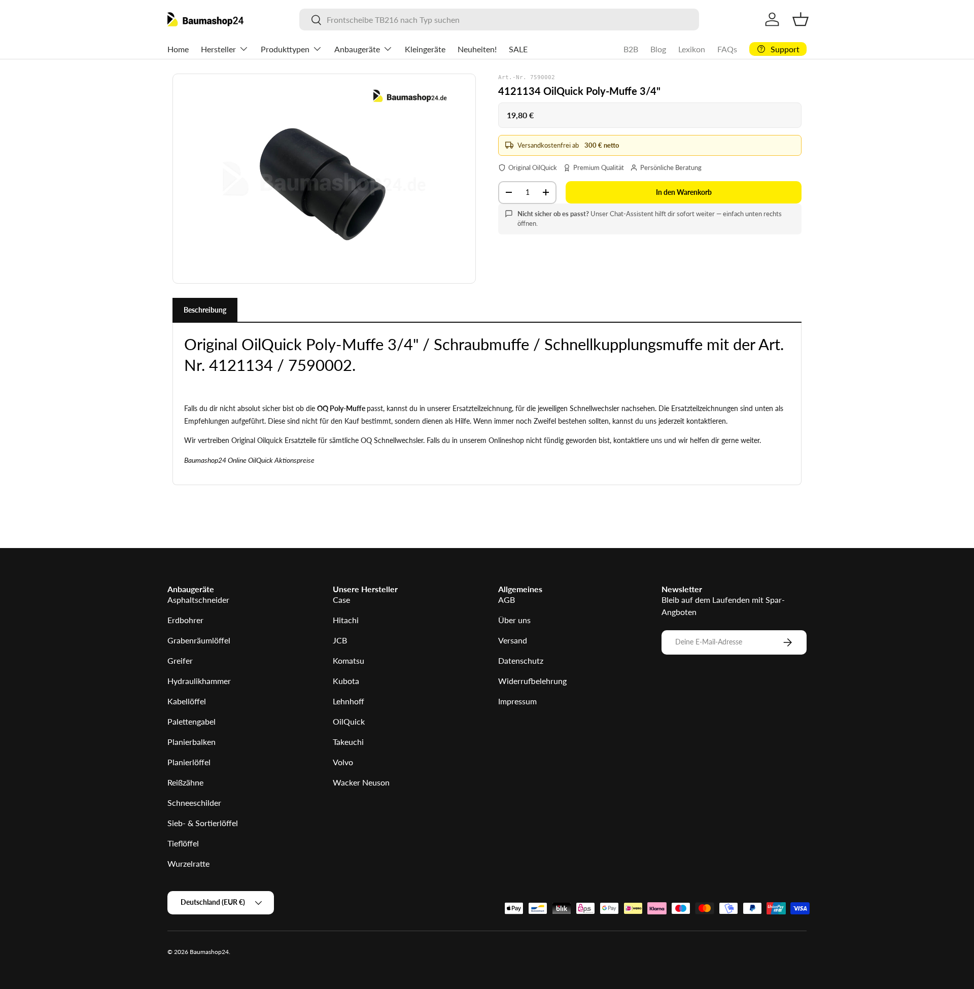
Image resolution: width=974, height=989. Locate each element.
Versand (512, 640)
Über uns (514, 620)
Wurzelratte (188, 863)
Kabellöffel (186, 701)
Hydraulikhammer (199, 681)
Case (341, 599)
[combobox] (499, 19)
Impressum (517, 701)
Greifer (180, 660)
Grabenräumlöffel (198, 640)
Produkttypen (285, 49)
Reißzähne (185, 782)
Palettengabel (191, 721)
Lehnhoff (348, 701)
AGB (506, 599)
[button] (800, 19)
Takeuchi (348, 741)
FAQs (727, 49)
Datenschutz (520, 660)
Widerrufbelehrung (532, 681)
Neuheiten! (477, 49)
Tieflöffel (183, 843)
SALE (518, 49)
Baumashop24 (209, 952)
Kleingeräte (425, 49)
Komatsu (348, 660)
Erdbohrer (185, 620)
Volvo (343, 762)
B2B (630, 49)
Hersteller (218, 49)
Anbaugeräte (357, 49)
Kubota (346, 681)
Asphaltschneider (198, 599)
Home (178, 49)
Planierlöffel (189, 762)
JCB (340, 640)
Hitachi (346, 620)
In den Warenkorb (684, 192)
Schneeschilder (194, 802)
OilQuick (349, 721)
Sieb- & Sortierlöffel (202, 823)
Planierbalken (191, 741)
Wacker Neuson (361, 782)
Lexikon (691, 49)
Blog (658, 49)
